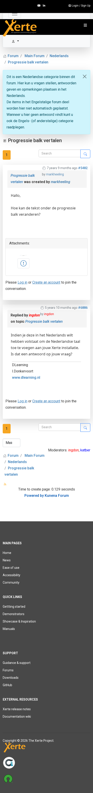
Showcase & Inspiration (19, 621)
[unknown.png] (23, 263)
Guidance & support (16, 663)
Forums (8, 670)
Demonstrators (13, 614)
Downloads (11, 677)
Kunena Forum (57, 495)
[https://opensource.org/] (46, 778)
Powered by (34, 495)
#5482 (83, 168)
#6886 (83, 307)
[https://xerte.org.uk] (46, 748)
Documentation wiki (17, 716)
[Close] (84, 76)
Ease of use (11, 567)
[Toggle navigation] (14, 13)
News (7, 560)
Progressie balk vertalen (44, 321)
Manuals (9, 629)
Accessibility (11, 575)
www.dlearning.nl (26, 377)
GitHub (7, 685)
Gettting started (14, 606)
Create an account (46, 282)
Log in (22, 282)
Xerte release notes (17, 709)
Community (11, 582)
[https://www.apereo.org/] (46, 763)
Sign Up (85, 5)
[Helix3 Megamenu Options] (85, 25)
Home (7, 553)
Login (75, 5)
